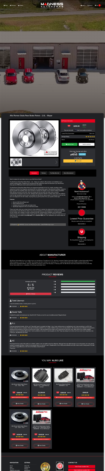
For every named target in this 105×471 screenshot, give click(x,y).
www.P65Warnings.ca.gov (47, 224)
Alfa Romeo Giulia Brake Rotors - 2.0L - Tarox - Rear (20, 384)
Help (83, 5)
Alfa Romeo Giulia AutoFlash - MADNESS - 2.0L (63, 384)
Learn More (82, 154)
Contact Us (27, 467)
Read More (81, 224)
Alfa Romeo (91, 139)
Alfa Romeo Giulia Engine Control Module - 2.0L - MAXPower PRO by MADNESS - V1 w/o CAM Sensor (85, 385)
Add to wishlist (87, 144)
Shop (6, 5)
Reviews (44, 173)
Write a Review (31, 294)
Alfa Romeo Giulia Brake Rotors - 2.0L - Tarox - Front (20, 426)
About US (26, 466)
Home (11, 466)
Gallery (21, 5)
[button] (57, 138)
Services (13, 5)
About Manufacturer (68, 173)
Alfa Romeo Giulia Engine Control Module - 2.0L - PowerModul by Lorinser (41, 385)
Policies (26, 469)
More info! (92, 133)
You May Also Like (54, 173)
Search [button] (90, 5)
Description (34, 173)
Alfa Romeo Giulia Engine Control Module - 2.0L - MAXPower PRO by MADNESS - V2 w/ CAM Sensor (41, 427)
